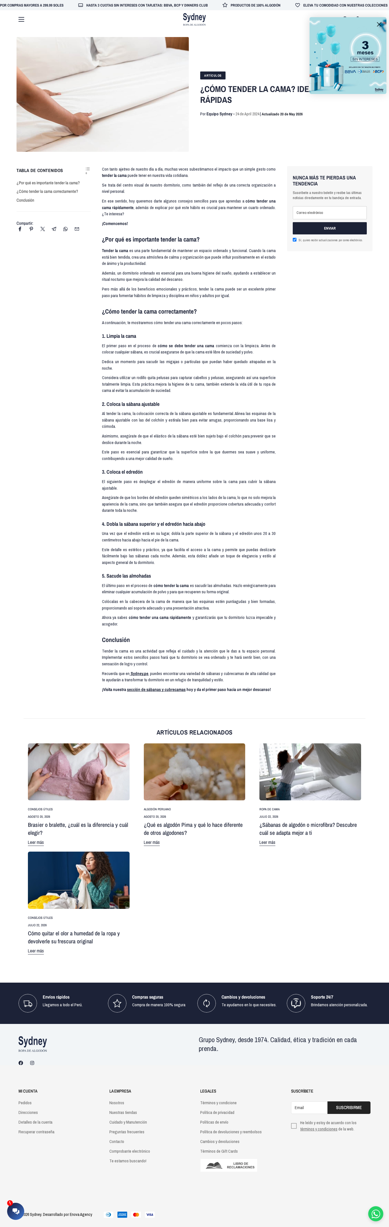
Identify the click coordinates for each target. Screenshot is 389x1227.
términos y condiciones (318, 1129)
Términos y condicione (218, 1103)
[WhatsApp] (65, 229)
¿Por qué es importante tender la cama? (48, 183)
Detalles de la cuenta (35, 1122)
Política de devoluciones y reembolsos (231, 1132)
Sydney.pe (139, 673)
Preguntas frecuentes (126, 1132)
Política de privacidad (217, 1112)
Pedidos (25, 1103)
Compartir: (25, 223)
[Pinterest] (31, 229)
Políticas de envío (214, 1122)
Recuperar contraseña (36, 1132)
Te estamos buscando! (127, 1161)
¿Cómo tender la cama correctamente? (47, 191)
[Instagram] (32, 1063)
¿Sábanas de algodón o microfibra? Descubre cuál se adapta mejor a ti (308, 829)
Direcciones (28, 1112)
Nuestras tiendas (123, 1112)
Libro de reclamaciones (240, 1165)
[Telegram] (54, 229)
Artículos (213, 75)
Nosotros (116, 1103)
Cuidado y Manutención (128, 1122)
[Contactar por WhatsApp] (375, 1213)
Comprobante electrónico (129, 1151)
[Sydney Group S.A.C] (194, 19)
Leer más (36, 842)
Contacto (116, 1141)
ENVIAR (330, 228)
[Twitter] (42, 229)
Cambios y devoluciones (219, 1141)
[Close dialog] (379, 24)
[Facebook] (20, 229)
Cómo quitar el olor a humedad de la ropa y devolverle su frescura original (74, 937)
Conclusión (25, 200)
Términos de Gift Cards (219, 1151)
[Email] (76, 229)
